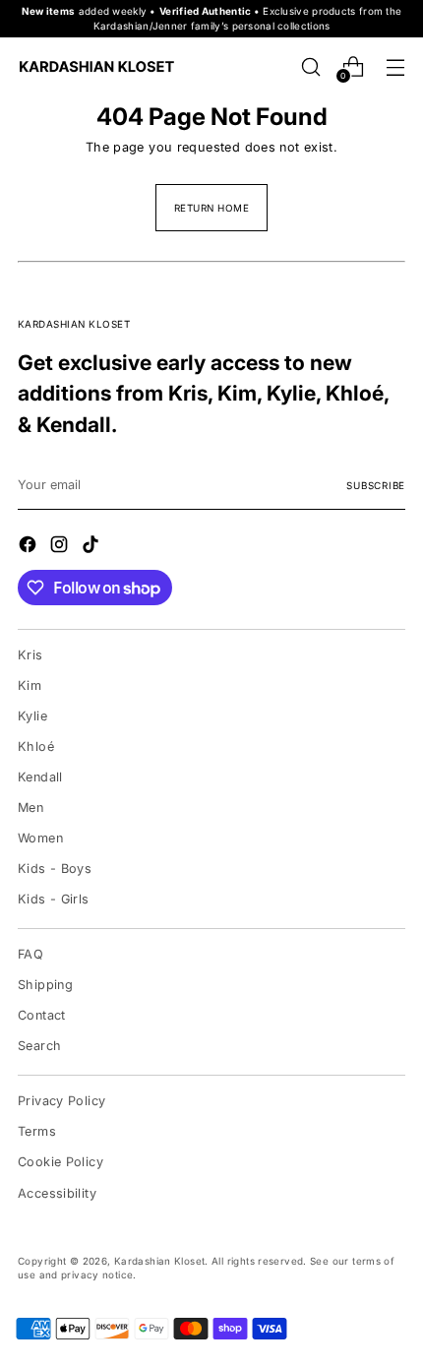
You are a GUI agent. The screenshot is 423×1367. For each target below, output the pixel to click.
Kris (30, 655)
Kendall (40, 777)
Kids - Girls (54, 899)
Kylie (32, 716)
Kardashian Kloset (159, 1261)
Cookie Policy (60, 1161)
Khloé (36, 746)
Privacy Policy (61, 1100)
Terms (37, 1131)
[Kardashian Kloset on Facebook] (29, 546)
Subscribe (375, 485)
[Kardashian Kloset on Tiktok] (92, 546)
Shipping (45, 984)
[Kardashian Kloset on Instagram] (61, 546)
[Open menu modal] (395, 66)
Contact (42, 1015)
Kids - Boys (54, 868)
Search (39, 1045)
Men (30, 807)
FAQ (30, 954)
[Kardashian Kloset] (96, 66)
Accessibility (57, 1193)
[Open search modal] (310, 66)
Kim (29, 685)
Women (40, 838)
